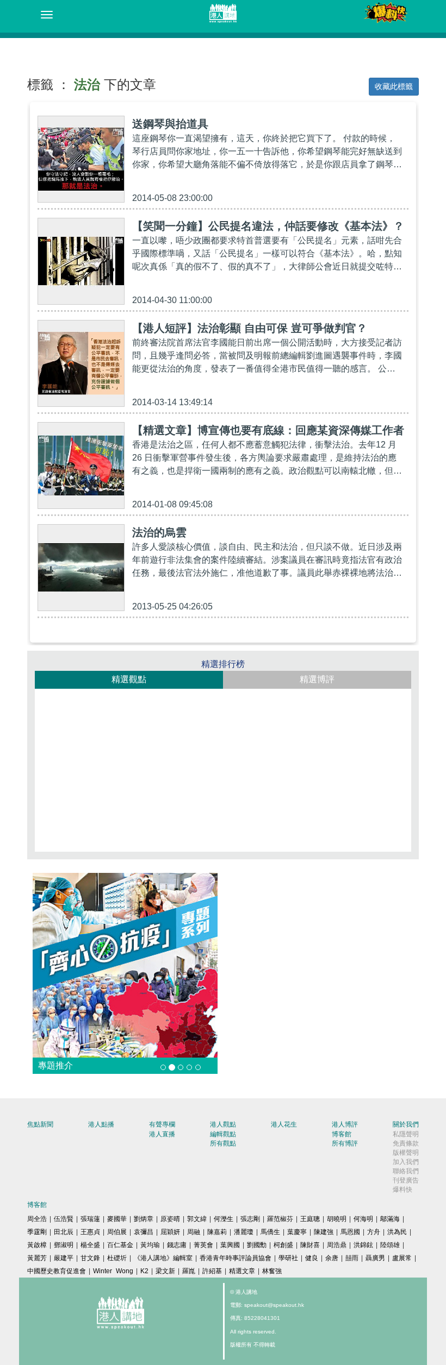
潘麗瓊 (243, 1232)
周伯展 (117, 1232)
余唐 (331, 1258)
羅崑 (188, 1271)
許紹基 (212, 1271)
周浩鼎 (336, 1245)
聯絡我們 (406, 1171)
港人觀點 (223, 1124)
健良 (311, 1258)
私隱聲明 (406, 1134)
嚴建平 (63, 1258)
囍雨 (351, 1258)
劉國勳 (257, 1245)
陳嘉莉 (217, 1232)
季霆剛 (37, 1232)
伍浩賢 (63, 1219)
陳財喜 (310, 1245)
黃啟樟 (37, 1245)
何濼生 (223, 1219)
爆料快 (402, 1189)
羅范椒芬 (280, 1219)
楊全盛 (90, 1245)
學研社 (288, 1258)
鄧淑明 (63, 1245)
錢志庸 (177, 1245)
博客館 (341, 1134)
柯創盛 (283, 1245)
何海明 (363, 1219)
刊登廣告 (406, 1180)
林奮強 (272, 1271)
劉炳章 (143, 1219)
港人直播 (162, 1134)
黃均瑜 (150, 1245)
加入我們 (406, 1162)
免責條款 (406, 1143)
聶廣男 (375, 1258)
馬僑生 (270, 1232)
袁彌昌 (143, 1232)
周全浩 (37, 1219)
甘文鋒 (90, 1258)
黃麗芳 (37, 1258)
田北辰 (63, 1232)
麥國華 (117, 1219)
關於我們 (406, 1124)
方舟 (373, 1232)
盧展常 (402, 1258)
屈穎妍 (170, 1232)
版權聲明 (406, 1152)
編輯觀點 (223, 1134)
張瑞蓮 (90, 1219)
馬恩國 (350, 1232)
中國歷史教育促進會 (56, 1271)
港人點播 (101, 1124)
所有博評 (345, 1143)
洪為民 (397, 1232)
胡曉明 (336, 1219)
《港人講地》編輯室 (163, 1258)
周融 (193, 1232)
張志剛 (250, 1219)
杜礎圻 (117, 1258)
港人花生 (284, 1124)
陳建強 (323, 1232)
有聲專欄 (162, 1124)
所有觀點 (223, 1143)
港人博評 (345, 1124)
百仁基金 (120, 1245)
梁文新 (165, 1271)
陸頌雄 (390, 1245)
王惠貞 (90, 1232)
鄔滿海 (390, 1219)
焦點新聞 (40, 1124)
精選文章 (242, 1271)
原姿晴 (170, 1219)
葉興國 (230, 1245)
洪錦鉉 (363, 1245)
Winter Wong (113, 1271)
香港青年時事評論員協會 (235, 1258)
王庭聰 (310, 1219)
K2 (144, 1271)
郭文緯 (197, 1219)
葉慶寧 (297, 1232)
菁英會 (203, 1245)
